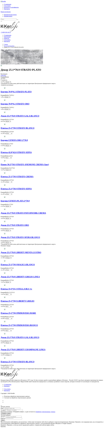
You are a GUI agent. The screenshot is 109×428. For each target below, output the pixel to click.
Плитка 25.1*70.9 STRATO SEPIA (16, 189)
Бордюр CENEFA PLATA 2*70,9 (15, 201)
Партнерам (7, 36)
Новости (6, 38)
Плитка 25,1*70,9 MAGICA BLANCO (18, 264)
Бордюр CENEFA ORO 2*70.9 (14, 140)
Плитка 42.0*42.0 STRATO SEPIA (16, 152)
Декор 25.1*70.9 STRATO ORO (15, 225)
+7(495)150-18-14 (6, 32)
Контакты (7, 9)
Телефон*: (4, 410)
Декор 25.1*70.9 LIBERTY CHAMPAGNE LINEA (23, 349)
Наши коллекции (6, 11)
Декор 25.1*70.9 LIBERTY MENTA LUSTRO (21, 252)
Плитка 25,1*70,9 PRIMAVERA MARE (18, 313)
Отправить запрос (6, 413)
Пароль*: (3, 418)
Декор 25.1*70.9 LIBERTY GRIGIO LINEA (20, 277)
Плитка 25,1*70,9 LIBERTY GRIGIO (17, 301)
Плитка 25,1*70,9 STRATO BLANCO (17, 128)
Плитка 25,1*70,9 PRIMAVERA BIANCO (19, 325)
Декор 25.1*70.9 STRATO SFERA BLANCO (20, 237)
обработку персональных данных (45, 411)
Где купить (7, 6)
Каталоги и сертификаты (11, 7)
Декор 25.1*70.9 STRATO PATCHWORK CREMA (23, 213)
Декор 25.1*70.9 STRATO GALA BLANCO (20, 116)
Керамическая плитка (10, 14)
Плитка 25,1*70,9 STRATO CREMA (17, 176)
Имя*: (2, 408)
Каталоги (7, 386)
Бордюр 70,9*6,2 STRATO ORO (15, 104)
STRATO (3, 75)
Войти (2, 420)
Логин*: (3, 416)
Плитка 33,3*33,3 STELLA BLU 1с (16, 289)
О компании (7, 4)
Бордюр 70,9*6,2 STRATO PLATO (16, 92)
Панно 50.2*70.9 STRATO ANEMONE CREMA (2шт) (25, 164)
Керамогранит (8, 16)
